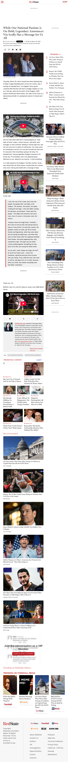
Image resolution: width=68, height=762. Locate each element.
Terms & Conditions (55, 741)
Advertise (51, 738)
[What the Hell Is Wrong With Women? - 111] (10, 685)
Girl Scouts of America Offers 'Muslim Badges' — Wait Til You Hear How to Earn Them (55, 297)
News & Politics (36, 751)
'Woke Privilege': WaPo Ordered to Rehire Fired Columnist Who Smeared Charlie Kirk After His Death (55, 203)
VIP (31, 744)
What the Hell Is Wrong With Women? (9, 698)
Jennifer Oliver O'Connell (10, 597)
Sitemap (51, 751)
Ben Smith (55, 242)
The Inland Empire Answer (25, 341)
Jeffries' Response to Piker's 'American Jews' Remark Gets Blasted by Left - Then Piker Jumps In (22, 561)
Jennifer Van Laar (10, 41)
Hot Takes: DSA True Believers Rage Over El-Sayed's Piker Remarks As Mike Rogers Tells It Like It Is (22, 594)
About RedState (36, 735)
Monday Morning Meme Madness (25, 697)
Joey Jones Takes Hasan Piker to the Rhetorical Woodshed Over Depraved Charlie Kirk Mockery (55, 171)
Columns (33, 758)
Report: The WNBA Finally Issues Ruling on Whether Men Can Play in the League (22, 495)
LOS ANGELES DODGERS (15, 355)
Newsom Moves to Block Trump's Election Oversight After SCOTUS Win (55, 140)
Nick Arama (6, 564)
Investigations (35, 748)
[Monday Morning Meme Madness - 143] (26, 685)
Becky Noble (55, 272)
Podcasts (51, 735)
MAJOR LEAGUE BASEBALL (33, 355)
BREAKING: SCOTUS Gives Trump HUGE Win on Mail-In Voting (56, 700)
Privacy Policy (53, 744)
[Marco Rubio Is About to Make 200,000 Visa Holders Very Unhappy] (23, 513)
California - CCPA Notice (56, 748)
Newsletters (52, 754)
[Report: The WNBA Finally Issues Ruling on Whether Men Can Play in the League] (23, 481)
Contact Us (34, 738)
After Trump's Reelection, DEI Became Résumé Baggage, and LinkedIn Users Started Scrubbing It (55, 235)
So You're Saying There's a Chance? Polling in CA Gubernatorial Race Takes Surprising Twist (19, 626)
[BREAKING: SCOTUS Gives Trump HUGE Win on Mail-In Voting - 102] (58, 685)
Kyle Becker (6, 499)
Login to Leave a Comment (23, 654)
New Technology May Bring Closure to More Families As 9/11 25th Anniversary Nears (55, 266)
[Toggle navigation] (2, 1)
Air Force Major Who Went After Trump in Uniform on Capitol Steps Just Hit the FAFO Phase (21, 462)
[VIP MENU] (65, 1)
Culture (32, 754)
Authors (33, 741)
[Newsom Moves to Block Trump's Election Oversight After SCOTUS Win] (55, 129)
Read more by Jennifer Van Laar (36, 349)
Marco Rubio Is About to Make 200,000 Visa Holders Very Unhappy (22, 528)
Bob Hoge (6, 630)
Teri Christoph (7, 466)
